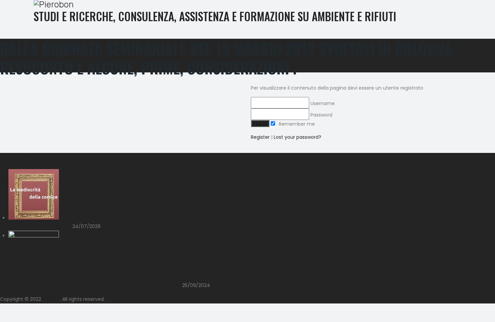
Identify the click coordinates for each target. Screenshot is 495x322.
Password (320, 114)
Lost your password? (297, 137)
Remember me (296, 124)
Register (260, 137)
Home (176, 58)
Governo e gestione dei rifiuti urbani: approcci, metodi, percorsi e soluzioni (95, 285)
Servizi (200, 58)
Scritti (225, 58)
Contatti (295, 58)
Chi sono (324, 58)
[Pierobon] (242, 4)
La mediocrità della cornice (40, 226)
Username (322, 103)
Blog (249, 58)
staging (51, 299)
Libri (269, 58)
